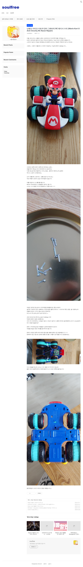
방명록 (12, 13)
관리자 (45, 563)
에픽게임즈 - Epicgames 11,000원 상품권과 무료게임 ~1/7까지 (41, 507)
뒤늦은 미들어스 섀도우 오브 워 (34, 502)
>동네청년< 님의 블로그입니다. (37, 543)
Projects (50, 19)
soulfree (32, 541)
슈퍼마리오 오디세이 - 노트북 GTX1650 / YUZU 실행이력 (40, 504)
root (7, 13)
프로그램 (30, 19)
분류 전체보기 (7, 19)
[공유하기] (32, 493)
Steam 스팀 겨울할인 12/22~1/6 (35, 506)
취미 (20, 19)
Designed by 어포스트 (37, 563)
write (3, 13)
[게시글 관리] (34, 493)
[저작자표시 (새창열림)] (43, 493)
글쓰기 (49, 563)
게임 (32, 500)
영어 (40, 19)
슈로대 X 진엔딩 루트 (32, 509)
